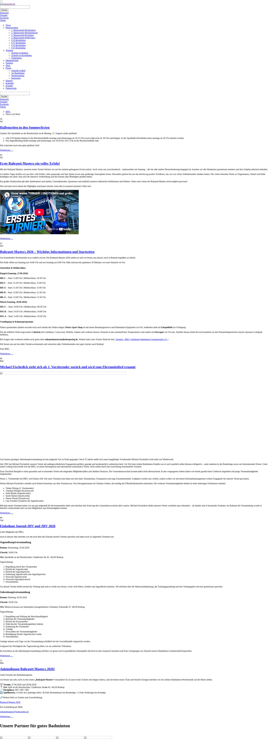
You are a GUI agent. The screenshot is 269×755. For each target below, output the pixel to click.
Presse (8, 68)
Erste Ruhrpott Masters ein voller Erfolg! (30, 163)
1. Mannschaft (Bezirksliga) (23, 30)
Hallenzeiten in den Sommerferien (24, 127)
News (8, 25)
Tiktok (3, 20)
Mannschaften (12, 27)
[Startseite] (7, 4)
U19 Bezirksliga (18, 40)
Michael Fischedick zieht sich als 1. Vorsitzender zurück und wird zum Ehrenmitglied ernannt (67, 367)
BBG (8, 111)
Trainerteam (16, 58)
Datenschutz (11, 88)
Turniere (9, 63)
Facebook (4, 18)
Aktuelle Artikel (18, 70)
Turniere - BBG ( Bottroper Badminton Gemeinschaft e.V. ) (142, 339)
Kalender (10, 83)
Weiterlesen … (6, 150)
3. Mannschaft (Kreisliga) (22, 35)
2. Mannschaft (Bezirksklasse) (24, 33)
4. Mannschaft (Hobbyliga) (23, 38)
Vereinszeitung (17, 75)
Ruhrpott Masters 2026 (10, 702)
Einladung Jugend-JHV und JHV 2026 (27, 526)
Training (9, 50)
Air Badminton (18, 73)
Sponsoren (16, 78)
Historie (9, 80)
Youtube (3, 15)
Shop (8, 65)
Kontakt (9, 86)
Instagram (4, 13)
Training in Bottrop (19, 53)
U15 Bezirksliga (18, 45)
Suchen (4, 10)
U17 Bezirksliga (18, 43)
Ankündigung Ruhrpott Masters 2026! (27, 669)
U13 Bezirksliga (18, 48)
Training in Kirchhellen (21, 55)
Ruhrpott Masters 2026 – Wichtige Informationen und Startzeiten (47, 252)
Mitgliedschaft (12, 60)
